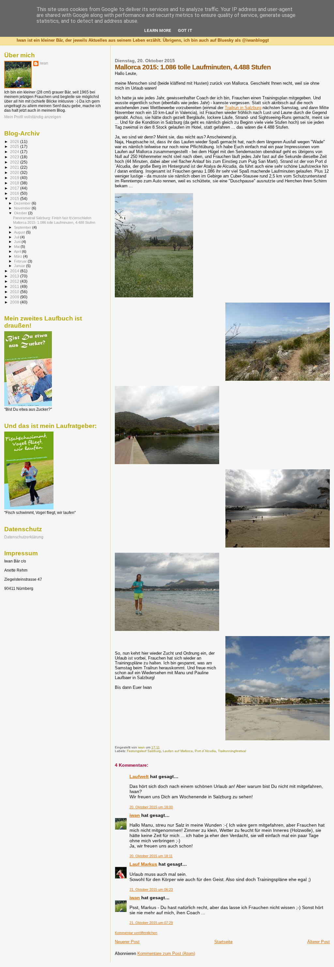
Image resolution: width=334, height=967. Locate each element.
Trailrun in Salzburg (243, 107)
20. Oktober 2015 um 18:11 (151, 856)
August (20, 232)
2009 (15, 297)
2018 (15, 183)
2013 (15, 276)
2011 (15, 286)
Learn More (157, 30)
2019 (15, 178)
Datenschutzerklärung (23, 537)
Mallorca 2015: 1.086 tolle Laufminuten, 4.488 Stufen (54, 222)
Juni (18, 242)
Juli (17, 237)
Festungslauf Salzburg (144, 751)
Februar (21, 261)
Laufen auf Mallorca (178, 751)
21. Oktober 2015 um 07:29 (151, 923)
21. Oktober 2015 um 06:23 (151, 889)
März (18, 256)
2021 (15, 167)
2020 (15, 172)
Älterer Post (318, 941)
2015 (15, 198)
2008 (15, 302)
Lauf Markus (143, 864)
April (18, 251)
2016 (15, 193)
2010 (15, 292)
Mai (17, 247)
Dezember (23, 203)
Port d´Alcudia (205, 751)
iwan (134, 815)
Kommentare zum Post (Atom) (166, 953)
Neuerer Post (127, 941)
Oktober (21, 213)
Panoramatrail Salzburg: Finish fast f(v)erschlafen (52, 218)
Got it (185, 30)
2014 (15, 271)
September (23, 227)
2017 (15, 188)
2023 (15, 157)
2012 (15, 281)
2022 (15, 162)
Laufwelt (139, 776)
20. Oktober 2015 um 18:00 (151, 807)
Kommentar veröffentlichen (136, 933)
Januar (20, 266)
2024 (15, 151)
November (23, 208)
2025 (15, 146)
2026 (15, 141)
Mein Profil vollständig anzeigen (32, 117)
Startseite (223, 941)
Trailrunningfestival (232, 751)
